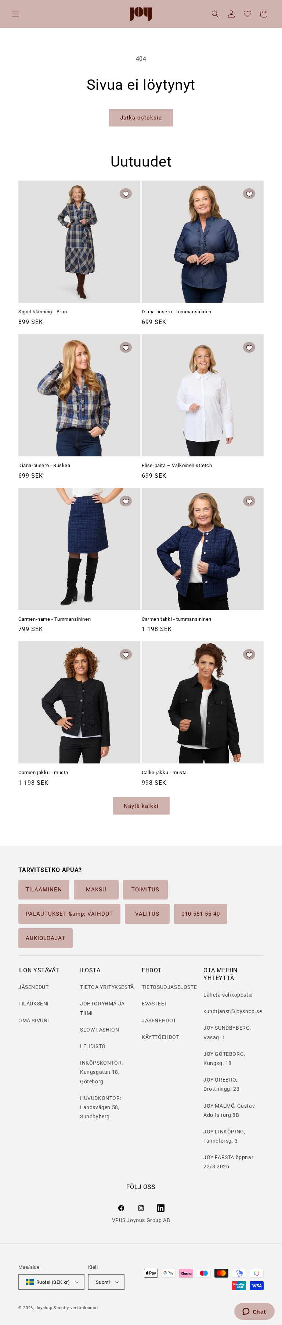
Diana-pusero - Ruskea (44, 465)
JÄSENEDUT (33, 987)
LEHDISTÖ (93, 1046)
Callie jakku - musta (164, 772)
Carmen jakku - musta (43, 772)
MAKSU (96, 889)
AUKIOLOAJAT (45, 938)
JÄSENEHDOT (159, 1020)
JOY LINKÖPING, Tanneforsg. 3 (224, 1136)
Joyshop (44, 1308)
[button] (15, 14)
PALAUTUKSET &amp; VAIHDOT (69, 914)
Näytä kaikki (141, 806)
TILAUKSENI (33, 1004)
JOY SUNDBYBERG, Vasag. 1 (227, 1032)
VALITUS (147, 914)
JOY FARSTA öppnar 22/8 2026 (228, 1161)
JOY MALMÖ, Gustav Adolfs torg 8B (229, 1110)
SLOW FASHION (99, 1030)
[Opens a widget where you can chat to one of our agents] (254, 1312)
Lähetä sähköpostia (228, 995)
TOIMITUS (145, 889)
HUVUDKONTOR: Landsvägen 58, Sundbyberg (100, 1107)
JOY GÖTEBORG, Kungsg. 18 (224, 1058)
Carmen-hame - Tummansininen (54, 619)
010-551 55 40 (200, 914)
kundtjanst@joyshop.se (232, 1011)
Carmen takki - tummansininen (177, 619)
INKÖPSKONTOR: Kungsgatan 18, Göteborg (101, 1072)
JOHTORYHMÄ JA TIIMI (102, 1008)
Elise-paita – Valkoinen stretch (177, 465)
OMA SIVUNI (33, 1020)
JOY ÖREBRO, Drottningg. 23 (221, 1084)
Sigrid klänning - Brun (42, 311)
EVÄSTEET (154, 1004)
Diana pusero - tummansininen (177, 311)
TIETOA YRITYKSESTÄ (107, 987)
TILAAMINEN (44, 889)
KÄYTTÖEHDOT (161, 1037)
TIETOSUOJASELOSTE (169, 987)
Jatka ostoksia (141, 117)
